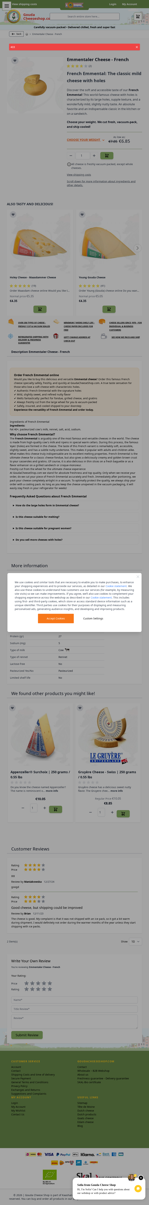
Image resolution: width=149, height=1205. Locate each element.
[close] (136, 47)
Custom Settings (93, 618)
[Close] (138, 577)
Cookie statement (116, 586)
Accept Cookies (56, 618)
